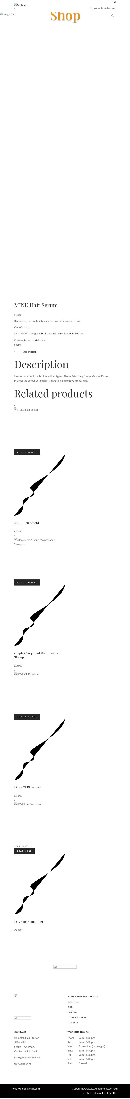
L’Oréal (72, 1012)
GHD (70, 1007)
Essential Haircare (34, 340)
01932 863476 (22, 1063)
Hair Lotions (76, 333)
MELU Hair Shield (26, 523)
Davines (19, 340)
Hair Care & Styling (52, 333)
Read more (24, 851)
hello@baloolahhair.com (28, 1057)
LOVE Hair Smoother (28, 922)
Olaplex (73, 1022)
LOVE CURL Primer (27, 787)
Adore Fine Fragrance (83, 996)
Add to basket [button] (27, 452)
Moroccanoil (77, 1017)
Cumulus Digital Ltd (106, 1092)
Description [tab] (30, 351)
